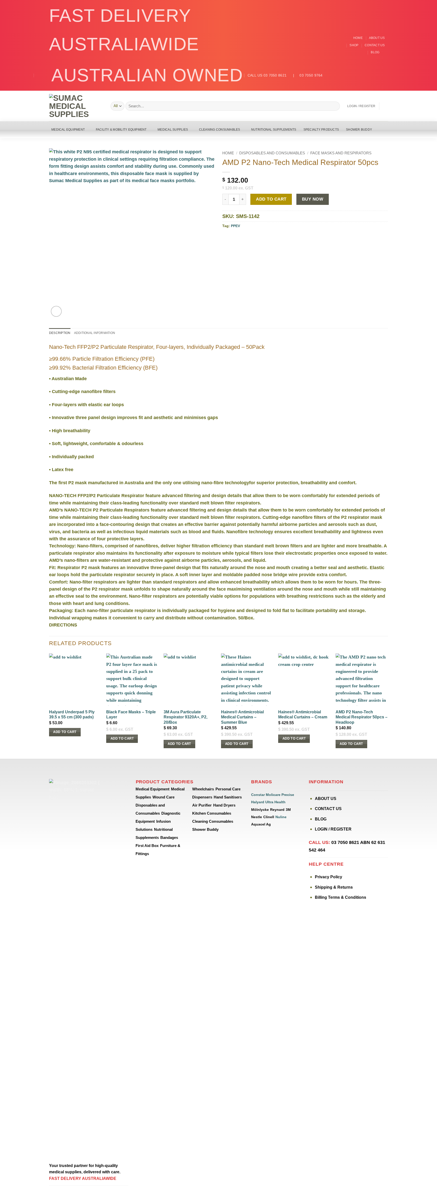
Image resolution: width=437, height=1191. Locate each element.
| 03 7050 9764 (305, 75)
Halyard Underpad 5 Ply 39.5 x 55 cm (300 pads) (72, 714)
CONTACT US (328, 809)
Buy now (312, 199)
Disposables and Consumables (272, 153)
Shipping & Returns (334, 887)
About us (377, 38)
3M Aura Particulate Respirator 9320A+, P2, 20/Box (185, 717)
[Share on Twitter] (239, 237)
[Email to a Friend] (246, 237)
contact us (375, 45)
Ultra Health (275, 802)
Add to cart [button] (64, 732)
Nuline (281, 817)
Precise (287, 795)
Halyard (257, 802)
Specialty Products (321, 129)
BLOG (320, 819)
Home (358, 38)
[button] (361, 106)
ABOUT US (325, 798)
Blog (375, 52)
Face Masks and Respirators (341, 153)
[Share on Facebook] (226, 237)
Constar (258, 795)
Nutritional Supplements (273, 129)
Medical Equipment (68, 129)
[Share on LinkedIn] (260, 237)
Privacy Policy (328, 877)
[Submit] (334, 106)
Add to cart (271, 199)
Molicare (273, 795)
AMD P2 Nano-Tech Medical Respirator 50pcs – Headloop (361, 717)
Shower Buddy (359, 129)
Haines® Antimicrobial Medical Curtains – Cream (302, 714)
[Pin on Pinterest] (253, 237)
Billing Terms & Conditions (340, 897)
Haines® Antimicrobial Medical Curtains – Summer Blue (242, 717)
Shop (353, 45)
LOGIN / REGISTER (333, 829)
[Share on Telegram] (267, 237)
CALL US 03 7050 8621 (267, 75)
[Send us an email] (385, 53)
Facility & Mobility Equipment (121, 129)
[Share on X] (232, 237)
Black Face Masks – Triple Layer (131, 714)
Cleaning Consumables (219, 129)
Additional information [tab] (94, 333)
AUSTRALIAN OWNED (147, 75)
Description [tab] (60, 333)
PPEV (235, 226)
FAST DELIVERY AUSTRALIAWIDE (124, 30)
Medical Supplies (173, 129)
